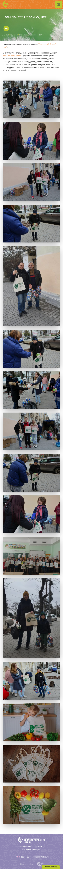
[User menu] (58, 4)
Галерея (14, 35)
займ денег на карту (12, 56)
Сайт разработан (27, 864)
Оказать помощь (51, 867)
